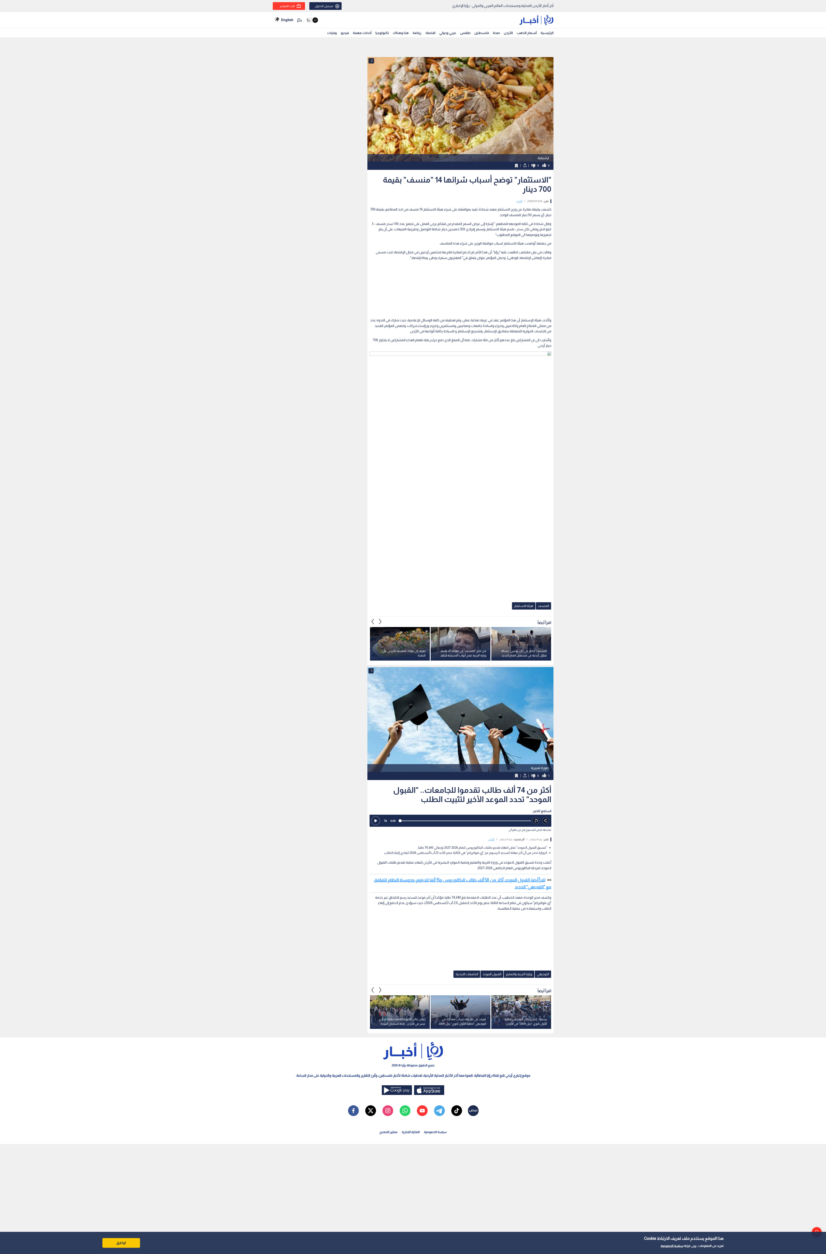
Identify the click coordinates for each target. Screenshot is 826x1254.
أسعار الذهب (527, 33)
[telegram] (439, 1110)
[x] (370, 1110)
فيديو (345, 33)
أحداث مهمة (362, 33)
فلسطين (481, 33)
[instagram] (387, 1110)
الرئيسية (547, 33)
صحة (496, 33)
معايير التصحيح (388, 1132)
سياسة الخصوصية (672, 1246)
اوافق (121, 1243)
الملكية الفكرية (411, 1132)
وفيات (332, 33)
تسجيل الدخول (324, 6)
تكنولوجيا (382, 33)
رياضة (417, 33)
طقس (465, 33)
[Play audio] (375, 821)
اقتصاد (430, 33)
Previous (380, 621)
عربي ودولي (447, 33)
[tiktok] (456, 1110)
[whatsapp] (405, 1110)
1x (385, 820)
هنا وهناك (401, 33)
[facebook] (353, 1110)
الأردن (508, 33)
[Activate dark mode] (312, 20)
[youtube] (422, 1110)
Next (372, 621)
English (287, 20)
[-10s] (536, 821)
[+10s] (545, 821)
